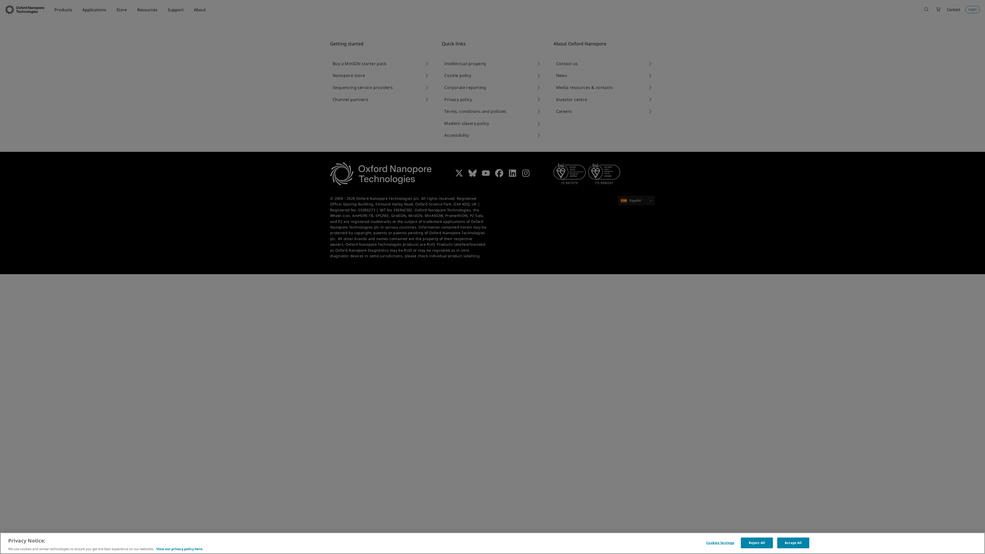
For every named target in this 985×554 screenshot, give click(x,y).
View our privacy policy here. (179, 548)
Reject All (757, 542)
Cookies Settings (720, 542)
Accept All (793, 542)
